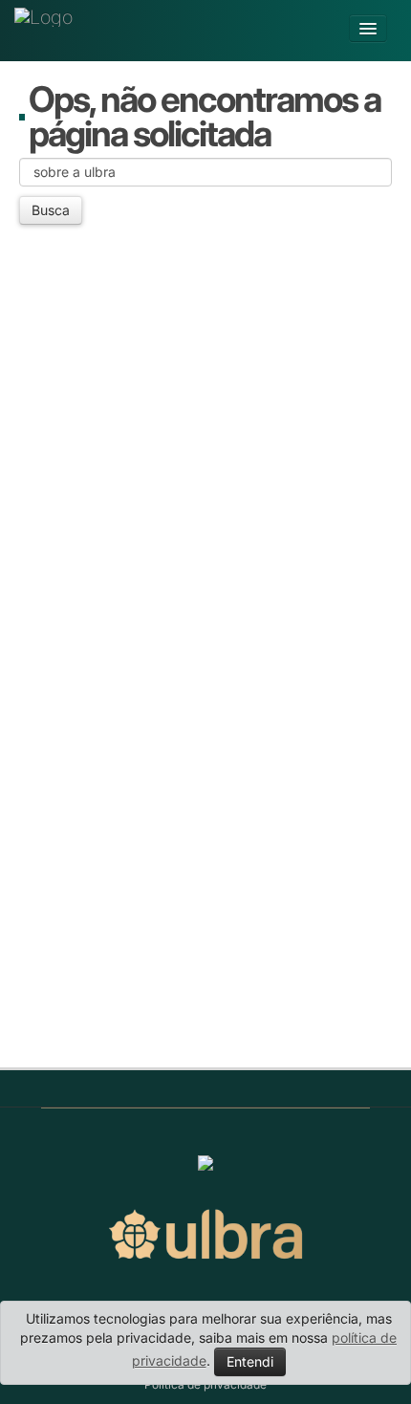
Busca (51, 210)
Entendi (250, 1361)
